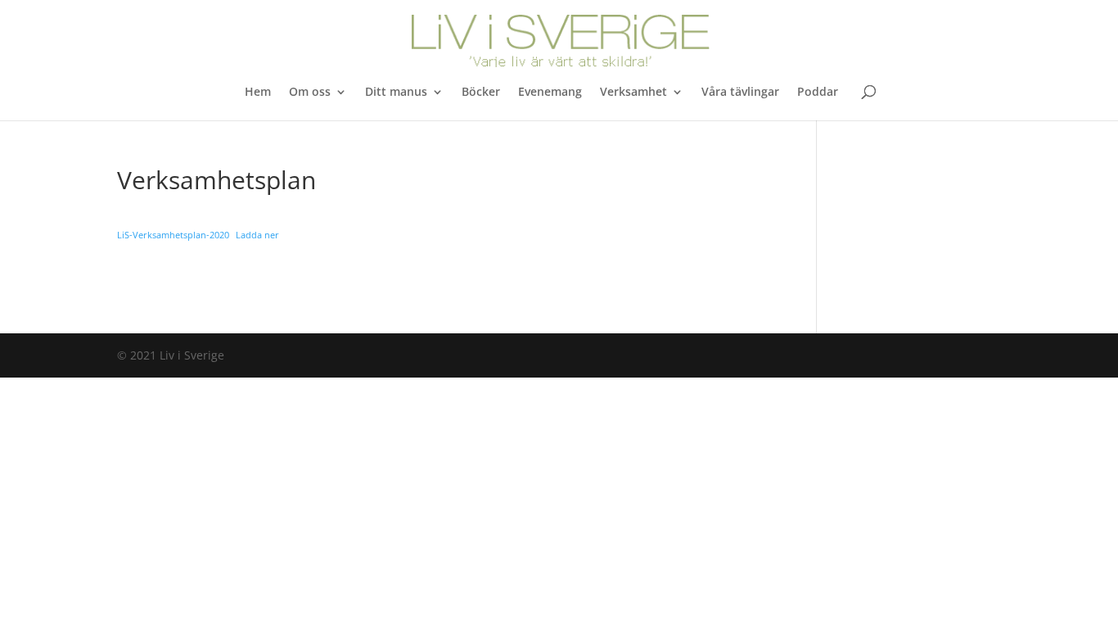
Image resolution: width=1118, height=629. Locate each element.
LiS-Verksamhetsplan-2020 (173, 235)
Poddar (817, 92)
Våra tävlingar (740, 92)
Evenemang (550, 92)
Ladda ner (257, 235)
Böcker (481, 92)
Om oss (310, 92)
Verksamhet (633, 92)
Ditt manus (396, 92)
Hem (258, 92)
